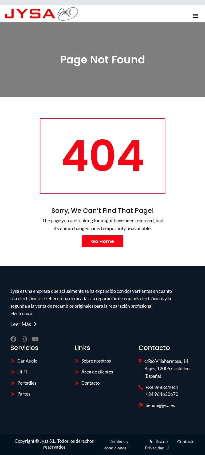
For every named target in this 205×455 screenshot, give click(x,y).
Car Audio (27, 361)
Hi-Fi (22, 372)
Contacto (90, 383)
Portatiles (26, 383)
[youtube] (35, 339)
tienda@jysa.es (160, 405)
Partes (23, 394)
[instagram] (24, 339)
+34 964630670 (161, 394)
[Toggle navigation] (195, 16)
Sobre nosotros (96, 361)
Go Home (102, 241)
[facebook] (13, 339)
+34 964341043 (161, 387)
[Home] (41, 13)
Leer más (20, 324)
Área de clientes (97, 372)
